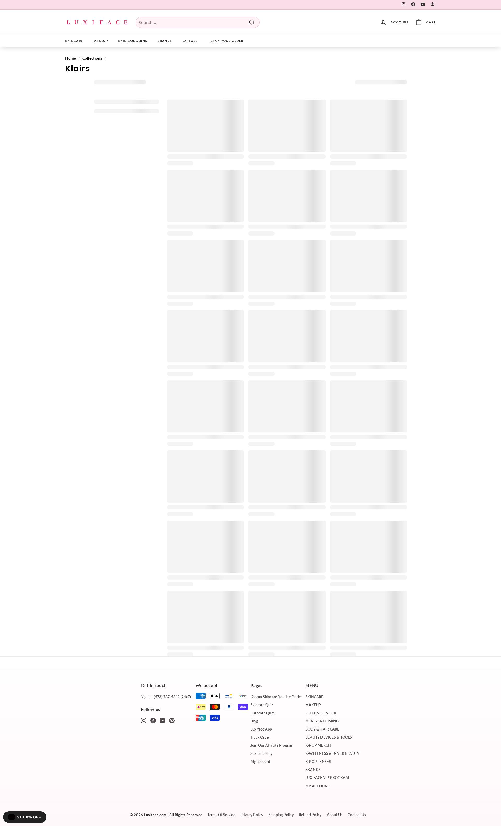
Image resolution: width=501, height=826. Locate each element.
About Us (335, 814)
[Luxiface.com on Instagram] (143, 720)
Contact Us (357, 814)
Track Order (260, 737)
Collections (92, 58)
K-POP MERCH (318, 745)
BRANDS (165, 41)
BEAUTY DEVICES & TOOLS (328, 737)
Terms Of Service (221, 814)
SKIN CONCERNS (132, 41)
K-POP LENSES (318, 761)
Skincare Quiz (261, 705)
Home (70, 58)
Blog (254, 721)
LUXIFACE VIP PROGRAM (327, 777)
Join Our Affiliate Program (271, 745)
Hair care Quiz (262, 713)
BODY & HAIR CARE (322, 729)
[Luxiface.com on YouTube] (162, 720)
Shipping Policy (281, 814)
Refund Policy (310, 814)
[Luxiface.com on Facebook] (153, 720)
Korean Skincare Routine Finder (276, 697)
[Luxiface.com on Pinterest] (172, 720)
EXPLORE (190, 41)
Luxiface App (261, 729)
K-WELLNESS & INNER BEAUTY (332, 753)
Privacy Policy (251, 814)
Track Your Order (225, 41)
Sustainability (261, 753)
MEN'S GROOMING (322, 721)
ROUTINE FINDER (320, 713)
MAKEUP (100, 41)
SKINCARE (74, 41)
